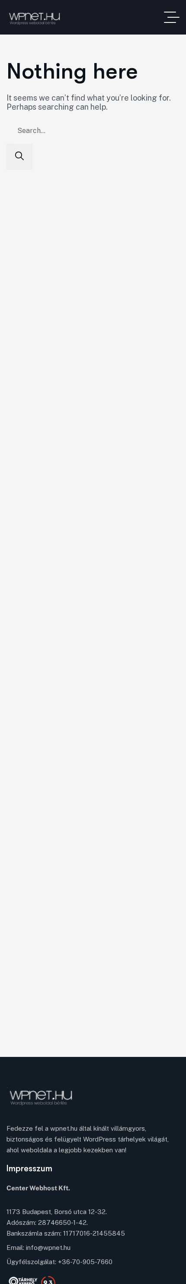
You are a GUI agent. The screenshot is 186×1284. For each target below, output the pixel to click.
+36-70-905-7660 (85, 1261)
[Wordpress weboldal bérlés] (40, 17)
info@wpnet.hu (48, 1247)
